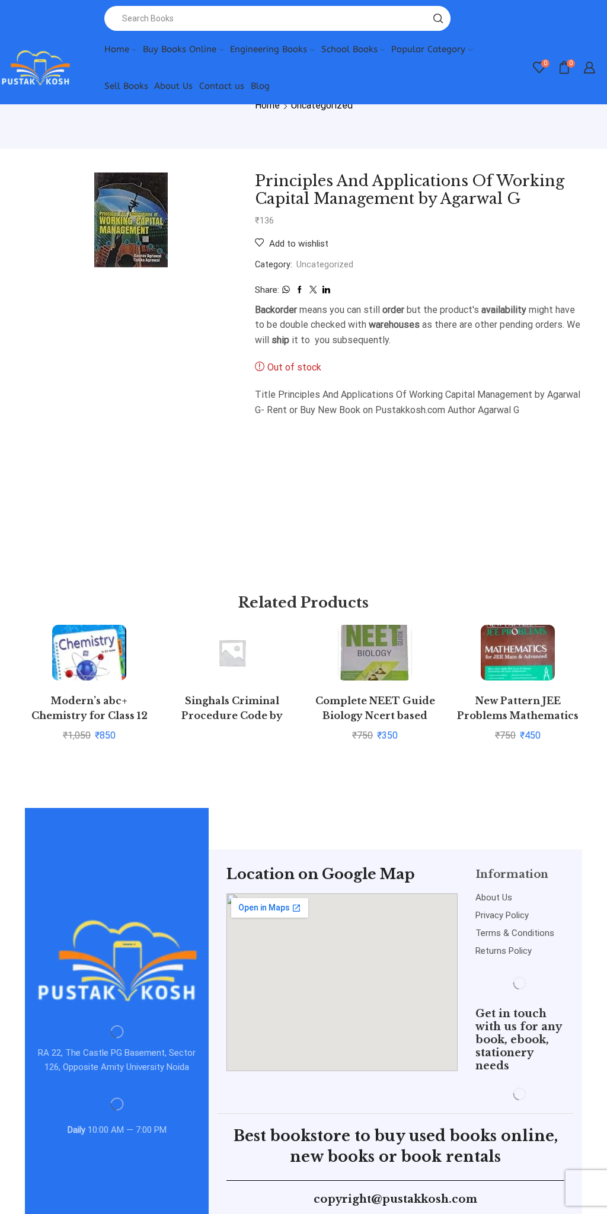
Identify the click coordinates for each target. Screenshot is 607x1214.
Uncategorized (322, 105)
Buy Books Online (179, 49)
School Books (349, 49)
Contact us (221, 86)
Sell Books (126, 86)
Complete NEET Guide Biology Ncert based (375, 708)
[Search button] (438, 18)
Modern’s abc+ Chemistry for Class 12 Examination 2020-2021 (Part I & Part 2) (89, 723)
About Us (173, 86)
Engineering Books (268, 49)
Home (116, 49)
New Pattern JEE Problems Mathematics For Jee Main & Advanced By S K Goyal (518, 723)
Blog (260, 86)
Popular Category (428, 49)
